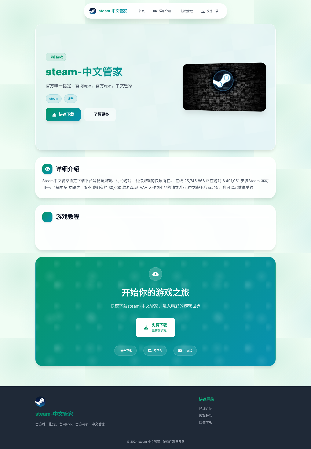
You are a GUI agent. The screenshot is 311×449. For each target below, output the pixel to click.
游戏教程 (205, 416)
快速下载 (205, 423)
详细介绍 (205, 408)
